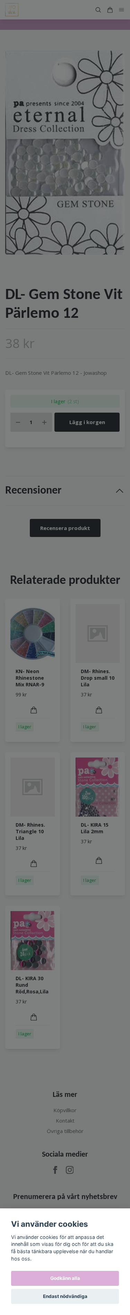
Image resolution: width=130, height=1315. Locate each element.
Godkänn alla (65, 1278)
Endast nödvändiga (65, 1296)
